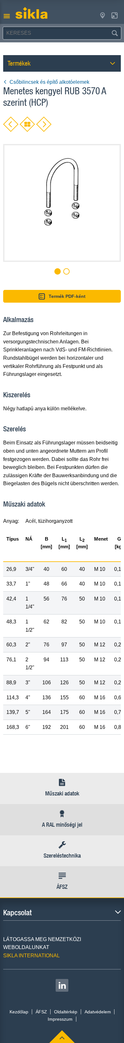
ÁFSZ (41, 1011)
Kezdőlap (19, 1011)
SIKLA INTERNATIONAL (31, 955)
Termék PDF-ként (67, 296)
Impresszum (60, 1019)
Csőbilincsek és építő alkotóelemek (49, 82)
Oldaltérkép (65, 1011)
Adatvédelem (98, 1011)
